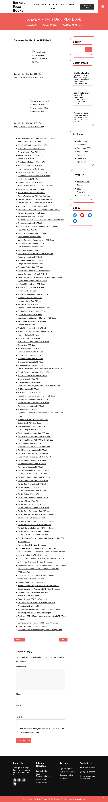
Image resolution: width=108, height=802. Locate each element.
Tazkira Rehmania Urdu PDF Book (31, 487)
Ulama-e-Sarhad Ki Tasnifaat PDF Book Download (37, 548)
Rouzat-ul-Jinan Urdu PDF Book (30, 257)
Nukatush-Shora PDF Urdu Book (30, 298)
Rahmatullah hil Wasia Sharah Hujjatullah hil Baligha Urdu (40, 630)
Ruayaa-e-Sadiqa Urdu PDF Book (30, 267)
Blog (79, 188)
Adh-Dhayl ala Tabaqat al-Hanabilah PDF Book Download (39, 609)
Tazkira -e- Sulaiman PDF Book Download (34, 531)
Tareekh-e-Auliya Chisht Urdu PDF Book (33, 453)
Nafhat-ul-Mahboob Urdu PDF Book (31, 284)
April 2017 (81, 162)
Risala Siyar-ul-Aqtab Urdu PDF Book (32, 328)
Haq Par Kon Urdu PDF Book (29, 179)
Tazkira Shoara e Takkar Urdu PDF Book (33, 481)
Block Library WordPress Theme (35, 799)
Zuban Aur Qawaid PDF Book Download (33, 592)
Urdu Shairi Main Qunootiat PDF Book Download (36, 575)
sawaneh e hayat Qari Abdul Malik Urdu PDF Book (37, 318)
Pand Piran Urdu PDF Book (28, 304)
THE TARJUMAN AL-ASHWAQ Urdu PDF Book (36, 440)
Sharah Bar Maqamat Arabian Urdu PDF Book (35, 372)
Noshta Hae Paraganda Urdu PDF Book (33, 294)
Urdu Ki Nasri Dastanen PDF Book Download (35, 562)
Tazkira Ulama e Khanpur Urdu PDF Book (33, 508)
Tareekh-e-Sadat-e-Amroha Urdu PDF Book (34, 436)
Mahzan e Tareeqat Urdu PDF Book (31, 189)
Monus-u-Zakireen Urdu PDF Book (31, 243)
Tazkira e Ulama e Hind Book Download (33, 535)
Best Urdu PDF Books (72, 25)
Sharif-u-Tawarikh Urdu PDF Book (30, 379)
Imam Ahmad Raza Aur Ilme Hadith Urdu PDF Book (37, 138)
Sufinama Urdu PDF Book (27, 409)
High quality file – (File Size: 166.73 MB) (29, 126)
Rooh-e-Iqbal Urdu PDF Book (29, 335)
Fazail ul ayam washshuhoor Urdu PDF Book (35, 172)
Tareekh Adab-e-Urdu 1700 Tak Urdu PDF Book (35, 457)
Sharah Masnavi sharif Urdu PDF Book (32, 375)
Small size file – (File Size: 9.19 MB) (27, 123)
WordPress (80, 799)
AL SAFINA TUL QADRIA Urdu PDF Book (33, 342)
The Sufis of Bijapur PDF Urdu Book (31, 426)
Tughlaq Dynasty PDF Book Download (32, 599)
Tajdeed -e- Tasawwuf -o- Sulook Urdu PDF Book (36, 396)
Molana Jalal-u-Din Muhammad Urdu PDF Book (36, 240)
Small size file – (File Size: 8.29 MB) (27, 74)
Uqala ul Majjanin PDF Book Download (32, 555)
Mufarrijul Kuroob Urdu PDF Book (30, 247)
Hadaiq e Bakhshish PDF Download (31, 193)
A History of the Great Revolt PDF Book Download (36, 602)
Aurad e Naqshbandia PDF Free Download (34, 196)
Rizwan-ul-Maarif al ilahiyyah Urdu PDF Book (35, 331)
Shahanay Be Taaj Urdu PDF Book (31, 362)
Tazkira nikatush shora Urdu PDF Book (32, 491)
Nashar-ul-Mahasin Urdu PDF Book (31, 287)
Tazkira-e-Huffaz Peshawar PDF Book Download (36, 521)
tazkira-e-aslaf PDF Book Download (31, 518)
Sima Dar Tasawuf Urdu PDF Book (31, 352)
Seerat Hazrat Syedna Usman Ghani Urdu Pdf (35, 199)
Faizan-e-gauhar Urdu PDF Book (30, 165)
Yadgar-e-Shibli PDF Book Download (32, 582)
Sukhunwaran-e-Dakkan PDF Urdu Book (33, 420)
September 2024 (84, 148)
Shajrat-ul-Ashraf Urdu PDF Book (30, 365)
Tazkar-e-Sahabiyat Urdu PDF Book (31, 213)
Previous (19, 639)
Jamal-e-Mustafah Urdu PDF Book (31, 216)
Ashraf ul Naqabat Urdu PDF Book (31, 155)
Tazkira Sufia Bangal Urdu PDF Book (32, 504)
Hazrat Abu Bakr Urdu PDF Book (30, 230)
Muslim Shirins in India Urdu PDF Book (32, 274)
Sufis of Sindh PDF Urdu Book (29, 423)
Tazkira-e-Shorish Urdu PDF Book (30, 501)
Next (63, 639)
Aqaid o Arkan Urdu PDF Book (29, 142)
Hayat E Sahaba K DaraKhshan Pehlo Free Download (38, 226)
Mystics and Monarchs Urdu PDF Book (32, 281)
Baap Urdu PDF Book (26, 159)
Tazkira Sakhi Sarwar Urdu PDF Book (32, 484)
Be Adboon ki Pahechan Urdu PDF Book (33, 162)
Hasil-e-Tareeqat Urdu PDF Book (30, 182)
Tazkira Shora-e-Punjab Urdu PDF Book (33, 497)
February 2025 (83, 141)
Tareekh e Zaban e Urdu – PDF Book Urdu (34, 447)
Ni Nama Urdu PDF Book (27, 291)
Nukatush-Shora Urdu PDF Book (30, 301)
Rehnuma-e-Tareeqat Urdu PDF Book (32, 321)
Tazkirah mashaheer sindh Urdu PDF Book (34, 477)
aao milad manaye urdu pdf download (82, 95)
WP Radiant (55, 799)
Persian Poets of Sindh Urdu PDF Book (32, 311)
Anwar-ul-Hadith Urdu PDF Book (30, 152)
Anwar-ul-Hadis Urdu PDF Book (81, 114)
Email (19, 705)
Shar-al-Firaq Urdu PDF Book (29, 382)
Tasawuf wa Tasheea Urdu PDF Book (32, 464)
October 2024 (83, 145)
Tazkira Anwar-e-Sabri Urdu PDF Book (32, 474)
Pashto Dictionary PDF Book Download (32, 626)
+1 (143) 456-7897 (88, 772)
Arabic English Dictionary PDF (29, 606)
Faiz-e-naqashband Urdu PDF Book (31, 169)
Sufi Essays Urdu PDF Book (28, 389)
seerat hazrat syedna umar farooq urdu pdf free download (39, 209)
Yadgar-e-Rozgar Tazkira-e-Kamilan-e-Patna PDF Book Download (43, 565)
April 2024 (81, 155)
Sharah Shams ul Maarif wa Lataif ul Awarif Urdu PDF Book (40, 369)
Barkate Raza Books (19, 6)
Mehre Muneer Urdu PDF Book (29, 237)
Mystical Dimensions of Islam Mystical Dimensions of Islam (40, 277)
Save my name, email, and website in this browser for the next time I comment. (41, 731)
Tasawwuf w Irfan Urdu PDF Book (30, 467)
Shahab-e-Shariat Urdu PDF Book (30, 359)
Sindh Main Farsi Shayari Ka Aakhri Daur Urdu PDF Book (39, 386)
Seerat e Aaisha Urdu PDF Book (30, 223)
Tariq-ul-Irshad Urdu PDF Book (29, 443)
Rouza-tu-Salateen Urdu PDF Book (31, 260)
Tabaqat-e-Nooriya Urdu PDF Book (31, 406)
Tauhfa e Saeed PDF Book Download (32, 545)
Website (19, 717)
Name (19, 694)
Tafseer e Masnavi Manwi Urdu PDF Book (33, 403)
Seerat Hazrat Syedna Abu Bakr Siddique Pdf (35, 203)
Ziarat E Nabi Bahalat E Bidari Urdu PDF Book (35, 186)
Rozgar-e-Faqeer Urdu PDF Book (30, 264)
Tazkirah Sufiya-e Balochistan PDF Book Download (37, 528)
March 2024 (82, 158)
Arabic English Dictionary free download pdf (34, 613)
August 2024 (82, 152)
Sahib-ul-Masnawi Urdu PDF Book (31, 348)
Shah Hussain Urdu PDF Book (29, 355)
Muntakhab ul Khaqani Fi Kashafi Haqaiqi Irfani (35, 254)
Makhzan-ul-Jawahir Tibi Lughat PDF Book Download (38, 623)
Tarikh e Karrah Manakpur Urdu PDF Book (33, 433)
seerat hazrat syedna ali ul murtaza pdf (32, 206)
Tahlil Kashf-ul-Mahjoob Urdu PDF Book (33, 399)
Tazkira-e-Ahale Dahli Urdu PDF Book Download (36, 514)
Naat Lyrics (81, 192)
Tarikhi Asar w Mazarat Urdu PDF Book (32, 450)
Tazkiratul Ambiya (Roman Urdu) (82, 74)
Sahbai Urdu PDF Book (27, 345)
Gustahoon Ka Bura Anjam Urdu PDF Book (34, 176)
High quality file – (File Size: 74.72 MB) (28, 77)
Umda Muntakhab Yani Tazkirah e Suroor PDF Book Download (41, 552)
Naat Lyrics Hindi (84, 195)
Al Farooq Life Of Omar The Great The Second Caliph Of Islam (41, 220)
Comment (21, 667)
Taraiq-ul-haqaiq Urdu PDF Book (30, 430)
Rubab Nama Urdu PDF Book (29, 338)
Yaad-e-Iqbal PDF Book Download (31, 579)
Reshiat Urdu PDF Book (27, 325)
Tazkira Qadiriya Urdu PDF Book (30, 494)
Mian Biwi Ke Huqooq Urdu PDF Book (32, 233)
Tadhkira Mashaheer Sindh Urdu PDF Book (34, 470)
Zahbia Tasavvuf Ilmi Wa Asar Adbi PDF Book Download (39, 589)
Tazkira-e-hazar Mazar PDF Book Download (34, 525)
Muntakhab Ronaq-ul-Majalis (28, 250)
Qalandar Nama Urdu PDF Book (30, 315)
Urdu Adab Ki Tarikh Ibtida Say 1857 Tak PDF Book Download (41, 558)
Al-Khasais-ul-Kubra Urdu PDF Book (31, 148)
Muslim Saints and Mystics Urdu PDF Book (34, 270)
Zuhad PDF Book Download (28, 596)
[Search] (88, 49)
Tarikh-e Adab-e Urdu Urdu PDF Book (32, 460)
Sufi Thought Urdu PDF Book (29, 392)
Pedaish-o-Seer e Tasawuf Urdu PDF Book (34, 308)
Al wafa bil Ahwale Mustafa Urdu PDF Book (34, 145)
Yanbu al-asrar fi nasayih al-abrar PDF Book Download (38, 586)
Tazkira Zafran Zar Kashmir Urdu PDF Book (34, 511)
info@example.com (88, 768)
